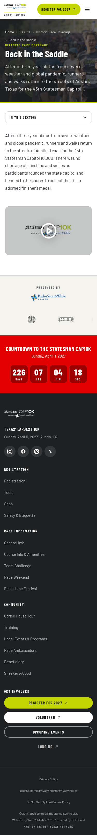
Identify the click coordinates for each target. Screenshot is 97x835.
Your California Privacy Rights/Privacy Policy (49, 790)
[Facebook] (23, 451)
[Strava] (50, 451)
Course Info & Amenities (24, 554)
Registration (14, 481)
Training (11, 627)
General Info (14, 542)
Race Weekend (16, 577)
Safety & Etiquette (19, 515)
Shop (8, 503)
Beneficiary (14, 661)
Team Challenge (17, 565)
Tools (8, 492)
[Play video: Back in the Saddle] (48, 230)
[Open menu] (87, 9)
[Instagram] (10, 451)
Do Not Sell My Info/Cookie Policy (48, 802)
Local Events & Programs (25, 638)
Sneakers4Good (17, 673)
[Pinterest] (36, 451)
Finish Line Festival (20, 588)
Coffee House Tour (19, 616)
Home (9, 32)
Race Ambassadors (20, 650)
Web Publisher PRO (39, 820)
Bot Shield (78, 820)
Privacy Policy (48, 779)
